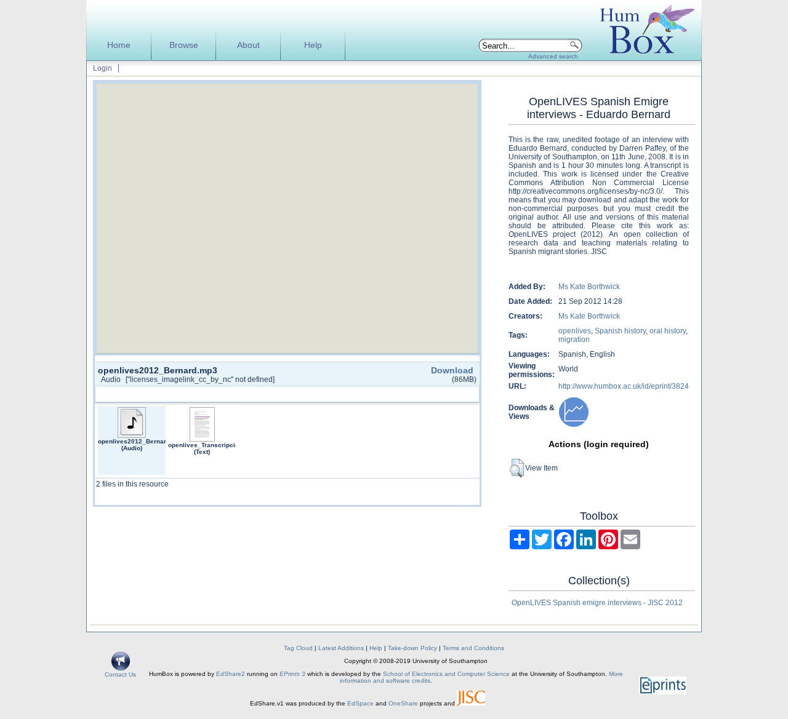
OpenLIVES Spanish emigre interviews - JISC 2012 (597, 602)
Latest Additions (341, 648)
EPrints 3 (292, 673)
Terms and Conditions (473, 648)
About (248, 45)
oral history (667, 331)
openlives (574, 331)
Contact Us (120, 674)
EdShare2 (230, 673)
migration (574, 339)
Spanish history (620, 331)
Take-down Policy (412, 648)
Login (102, 68)
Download (452, 370)
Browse (183, 45)
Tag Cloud (298, 648)
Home (119, 45)
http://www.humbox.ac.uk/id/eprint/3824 (623, 386)
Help (313, 45)
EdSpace (360, 703)
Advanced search (553, 56)
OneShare (403, 703)
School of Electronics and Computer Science (446, 673)
